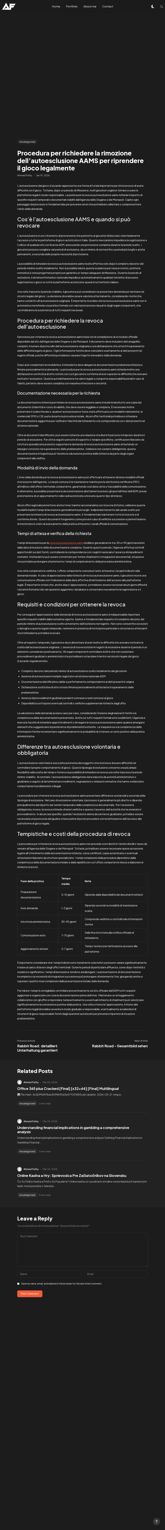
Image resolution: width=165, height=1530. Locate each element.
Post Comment (30, 1293)
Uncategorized (27, 141)
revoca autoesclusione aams (66, 542)
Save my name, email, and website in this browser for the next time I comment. (61, 1283)
